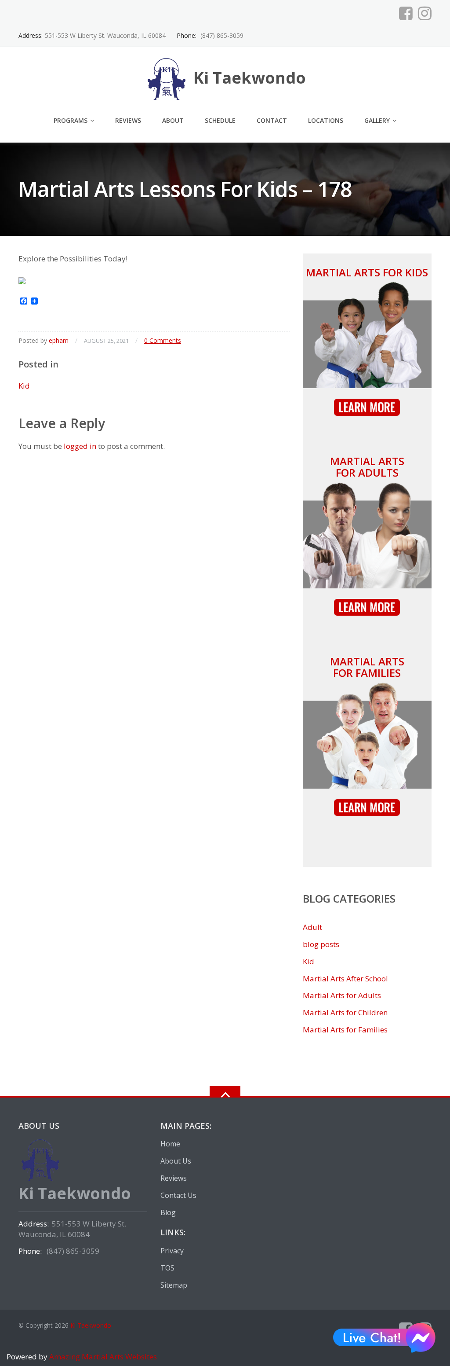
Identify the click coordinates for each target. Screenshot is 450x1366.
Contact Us (178, 1195)
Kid (24, 386)
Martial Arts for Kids (367, 272)
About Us (175, 1161)
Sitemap (173, 1285)
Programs (70, 120)
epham (59, 340)
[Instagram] (425, 13)
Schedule (220, 120)
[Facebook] (406, 13)
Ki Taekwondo (90, 1325)
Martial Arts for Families (367, 667)
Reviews (128, 120)
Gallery (377, 120)
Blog (168, 1212)
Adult (312, 927)
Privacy (172, 1251)
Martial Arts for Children (345, 1012)
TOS (167, 1268)
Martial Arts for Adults (367, 467)
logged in (80, 446)
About (173, 120)
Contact (272, 120)
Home (170, 1144)
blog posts (321, 944)
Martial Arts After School (345, 978)
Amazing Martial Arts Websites (102, 1356)
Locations (325, 120)
